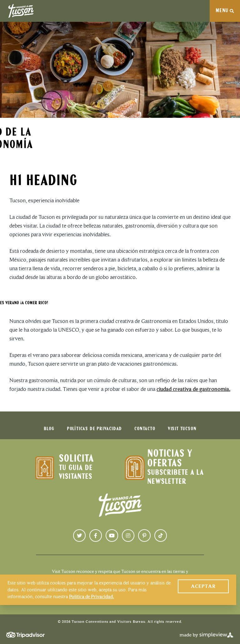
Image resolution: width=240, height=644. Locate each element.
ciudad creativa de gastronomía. (193, 389)
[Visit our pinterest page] (144, 535)
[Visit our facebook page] (95, 535)
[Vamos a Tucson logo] (21, 11)
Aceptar (203, 586)
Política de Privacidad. (91, 597)
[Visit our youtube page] (112, 535)
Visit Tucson (182, 429)
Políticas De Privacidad (94, 429)
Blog (49, 429)
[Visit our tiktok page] (160, 535)
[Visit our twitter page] (79, 535)
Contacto (144, 429)
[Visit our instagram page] (128, 535)
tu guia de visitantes (75, 472)
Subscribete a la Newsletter (175, 477)
